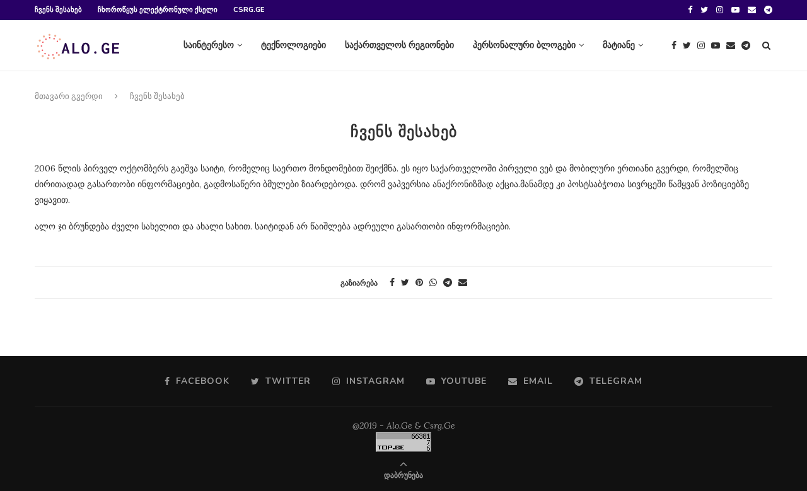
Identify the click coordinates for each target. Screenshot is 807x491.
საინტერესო (208, 45)
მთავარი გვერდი (69, 96)
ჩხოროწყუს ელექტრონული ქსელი (158, 9)
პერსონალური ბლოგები (524, 45)
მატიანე (619, 45)
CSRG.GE (248, 9)
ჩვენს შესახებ (58, 9)
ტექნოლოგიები (293, 45)
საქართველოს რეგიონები (399, 45)
